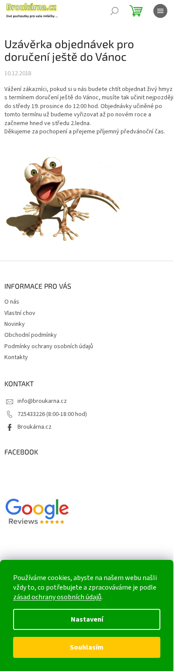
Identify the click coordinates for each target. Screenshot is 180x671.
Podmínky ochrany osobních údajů (48, 346)
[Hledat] (114, 11)
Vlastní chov (19, 313)
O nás (11, 301)
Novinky (14, 324)
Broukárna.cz (34, 427)
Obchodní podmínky (30, 335)
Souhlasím (87, 647)
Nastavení (87, 619)
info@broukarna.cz (42, 401)
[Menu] (160, 11)
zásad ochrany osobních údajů (57, 597)
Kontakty (16, 357)
